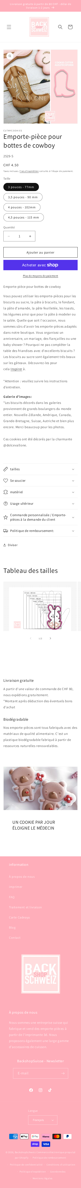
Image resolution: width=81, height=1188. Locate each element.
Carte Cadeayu (19, 917)
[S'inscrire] (63, 1073)
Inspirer (16, 369)
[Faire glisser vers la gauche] (31, 638)
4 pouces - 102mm (22, 207)
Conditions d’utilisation (61, 1164)
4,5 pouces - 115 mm (23, 217)
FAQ (12, 897)
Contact (14, 938)
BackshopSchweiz (25, 1152)
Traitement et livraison (25, 907)
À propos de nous (22, 877)
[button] (9, 27)
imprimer (15, 887)
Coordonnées (58, 1171)
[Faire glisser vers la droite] (50, 638)
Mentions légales (43, 1178)
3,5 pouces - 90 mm (23, 197)
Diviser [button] (13, 545)
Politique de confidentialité (26, 1164)
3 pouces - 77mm (21, 187)
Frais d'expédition (29, 171)
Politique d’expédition (33, 1171)
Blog (12, 927)
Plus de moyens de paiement (40, 275)
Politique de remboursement (49, 1157)
